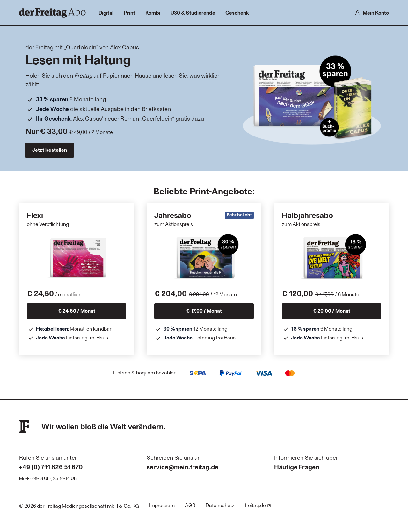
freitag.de (255, 505)
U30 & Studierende (193, 13)
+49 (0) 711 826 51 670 (51, 467)
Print (129, 13)
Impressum (162, 505)
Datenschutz (220, 505)
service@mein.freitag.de (182, 467)
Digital (105, 13)
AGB (190, 505)
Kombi (152, 13)
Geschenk (237, 13)
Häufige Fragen (296, 467)
